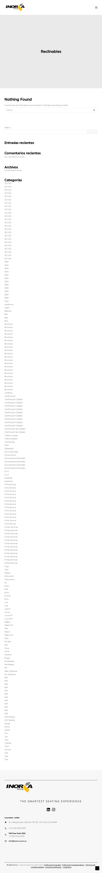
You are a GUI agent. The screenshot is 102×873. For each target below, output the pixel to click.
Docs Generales (11, 452)
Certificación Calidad (13, 399)
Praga (7, 658)
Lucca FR (8, 615)
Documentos (10, 455)
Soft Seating (9, 717)
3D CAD (7, 223)
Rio (5, 668)
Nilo (6, 645)
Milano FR (8, 635)
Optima (7, 655)
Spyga (7, 723)
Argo (6, 301)
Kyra (6, 599)
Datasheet (9, 449)
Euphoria (8, 481)
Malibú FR (8, 625)
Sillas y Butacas (10, 671)
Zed (6, 759)
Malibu (7, 622)
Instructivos (9, 579)
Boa (6, 321)
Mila (6, 628)
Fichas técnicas (11, 530)
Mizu (6, 638)
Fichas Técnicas (11, 527)
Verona (7, 750)
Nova (6, 648)
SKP (6, 678)
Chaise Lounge (11, 435)
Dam (6, 445)
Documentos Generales (14, 458)
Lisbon (7, 609)
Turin (6, 746)
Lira (6, 602)
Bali (5, 314)
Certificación (9, 396)
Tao (6, 733)
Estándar (8, 478)
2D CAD (7, 183)
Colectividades (10, 439)
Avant (6, 308)
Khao (6, 586)
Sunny (7, 727)
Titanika (7, 743)
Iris (5, 583)
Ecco (6, 471)
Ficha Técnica (10, 488)
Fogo (6, 566)
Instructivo (9, 576)
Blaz (6, 318)
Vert (6, 753)
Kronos (7, 596)
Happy (7, 573)
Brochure (8, 324)
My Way (7, 642)
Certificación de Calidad (14, 429)
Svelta (7, 730)
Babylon (8, 311)
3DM (6, 262)
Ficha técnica (10, 484)
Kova (6, 593)
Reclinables (9, 661)
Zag (6, 756)
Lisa (6, 606)
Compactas (9, 442)
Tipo (6, 740)
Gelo (6, 570)
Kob (6, 589)
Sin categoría (10, 674)
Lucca (7, 612)
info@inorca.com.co (17, 841)
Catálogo (8, 393)
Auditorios (8, 305)
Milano (7, 632)
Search (7, 128)
